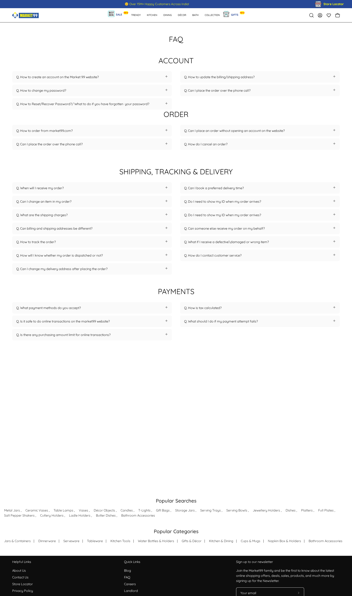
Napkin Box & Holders (284, 541)
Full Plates (326, 510)
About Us (19, 570)
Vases (83, 510)
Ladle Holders (79, 515)
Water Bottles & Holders (156, 541)
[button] (195, 15)
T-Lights (144, 510)
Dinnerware (47, 541)
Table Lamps (63, 510)
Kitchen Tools (120, 541)
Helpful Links (21, 562)
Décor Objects (104, 510)
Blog (127, 570)
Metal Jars (12, 510)
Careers (130, 584)
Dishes (291, 510)
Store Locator (22, 584)
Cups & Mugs (250, 541)
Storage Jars (185, 510)
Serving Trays (210, 510)
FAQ (127, 577)
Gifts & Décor (191, 541)
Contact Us (20, 577)
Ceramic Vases (36, 510)
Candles (127, 510)
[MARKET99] (25, 15)
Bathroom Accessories (138, 515)
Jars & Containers (17, 541)
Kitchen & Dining (221, 541)
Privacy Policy (22, 591)
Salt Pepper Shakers (19, 515)
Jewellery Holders (266, 510)
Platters (307, 510)
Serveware (71, 541)
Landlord (131, 591)
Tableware (95, 541)
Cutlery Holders (52, 515)
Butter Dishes (106, 515)
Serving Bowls (236, 510)
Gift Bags (163, 510)
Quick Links (132, 562)
